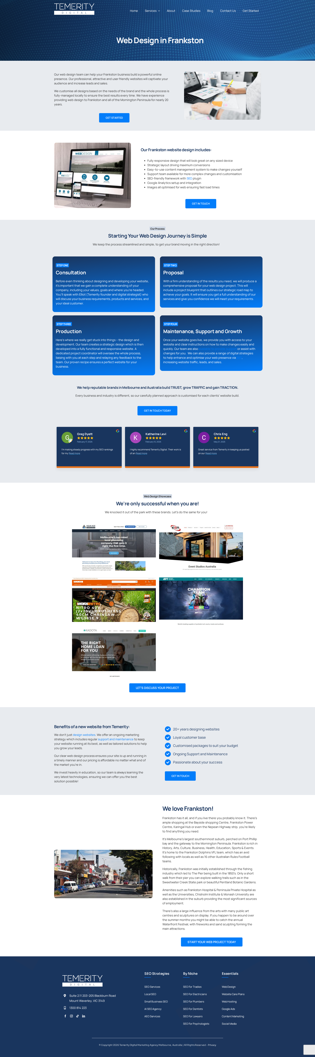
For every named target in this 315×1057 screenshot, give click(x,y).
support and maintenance (116, 739)
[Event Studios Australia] (201, 547)
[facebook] (65, 1016)
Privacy (212, 1045)
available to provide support (218, 349)
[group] (89, 450)
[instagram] (71, 1016)
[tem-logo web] (74, 5)
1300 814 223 (78, 1008)
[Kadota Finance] (114, 653)
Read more (71, 453)
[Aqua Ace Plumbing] (114, 547)
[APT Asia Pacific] (201, 601)
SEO (189, 178)
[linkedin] (83, 1016)
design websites (84, 735)
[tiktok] (77, 1016)
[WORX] (114, 599)
